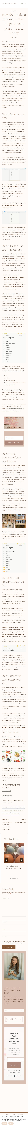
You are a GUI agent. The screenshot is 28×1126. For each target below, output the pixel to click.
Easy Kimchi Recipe (20, 821)
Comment (5, 898)
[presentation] (14, 853)
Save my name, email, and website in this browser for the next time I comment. (14, 942)
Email (4, 929)
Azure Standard (6, 791)
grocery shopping (7, 810)
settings (19, 1120)
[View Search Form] (25, 4)
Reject (11, 1123)
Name (4, 922)
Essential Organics (7, 796)
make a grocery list (18, 810)
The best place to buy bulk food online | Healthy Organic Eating (7, 824)
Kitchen (14, 11)
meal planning (6, 813)
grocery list (21, 807)
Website (4, 937)
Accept (4, 1123)
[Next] (21, 860)
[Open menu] (22, 4)
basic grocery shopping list (9, 807)
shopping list (15, 813)
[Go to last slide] (6, 860)
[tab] (10, 878)
